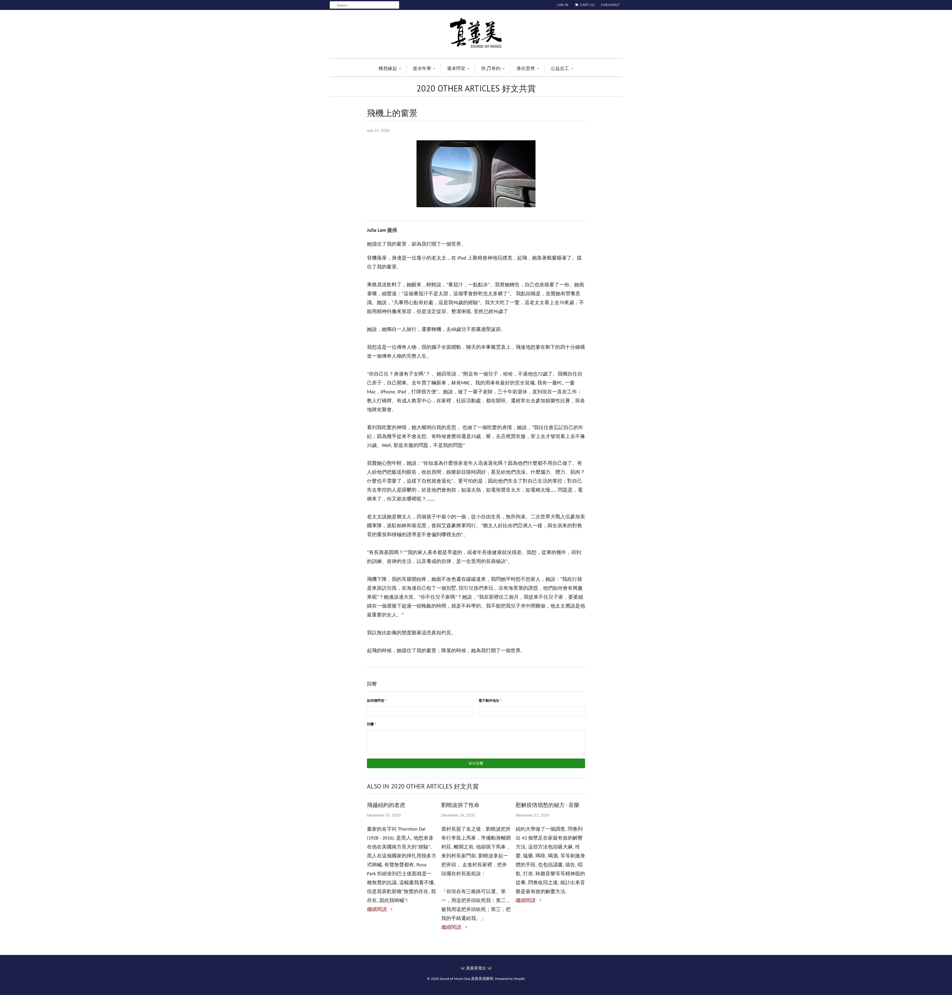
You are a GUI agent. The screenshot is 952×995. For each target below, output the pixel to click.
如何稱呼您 (377, 701)
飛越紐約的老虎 (386, 804)
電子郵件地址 (490, 701)
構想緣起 (388, 68)
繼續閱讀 (377, 909)
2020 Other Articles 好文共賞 (476, 88)
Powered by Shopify (510, 979)
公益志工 (560, 68)
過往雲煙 (525, 68)
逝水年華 (422, 68)
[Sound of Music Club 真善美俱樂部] (476, 35)
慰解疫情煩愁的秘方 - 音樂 (547, 804)
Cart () (587, 5)
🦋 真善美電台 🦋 (476, 968)
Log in (562, 5)
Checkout (610, 5)
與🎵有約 (491, 68)
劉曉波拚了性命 (460, 804)
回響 (371, 724)
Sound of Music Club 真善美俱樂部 (466, 979)
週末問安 (456, 68)
